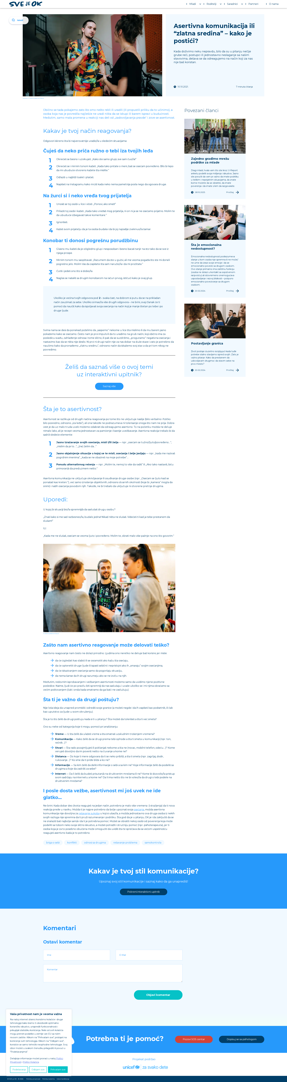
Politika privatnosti (33, 1079)
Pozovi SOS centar (194, 1039)
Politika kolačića (48, 1079)
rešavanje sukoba (89, 813)
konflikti (72, 842)
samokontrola (153, 842)
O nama (273, 4)
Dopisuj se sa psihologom (242, 1039)
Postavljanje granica (207, 343)
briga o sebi (53, 842)
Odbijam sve (38, 1069)
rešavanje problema (125, 842)
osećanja (139, 809)
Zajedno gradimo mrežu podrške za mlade (210, 160)
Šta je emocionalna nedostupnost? (206, 246)
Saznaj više (109, 386)
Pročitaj (230, 192)
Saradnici (232, 4)
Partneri (253, 4)
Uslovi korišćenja (63, 1079)
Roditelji (211, 4)
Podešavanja (19, 1069)
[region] (39, 1042)
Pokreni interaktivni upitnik (143, 891)
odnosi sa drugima (95, 842)
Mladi (192, 4)
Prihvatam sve (57, 1069)
